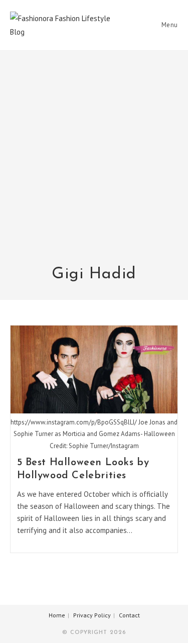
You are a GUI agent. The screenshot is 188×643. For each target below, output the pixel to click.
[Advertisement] (94, 164)
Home (57, 615)
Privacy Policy (92, 615)
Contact (129, 615)
